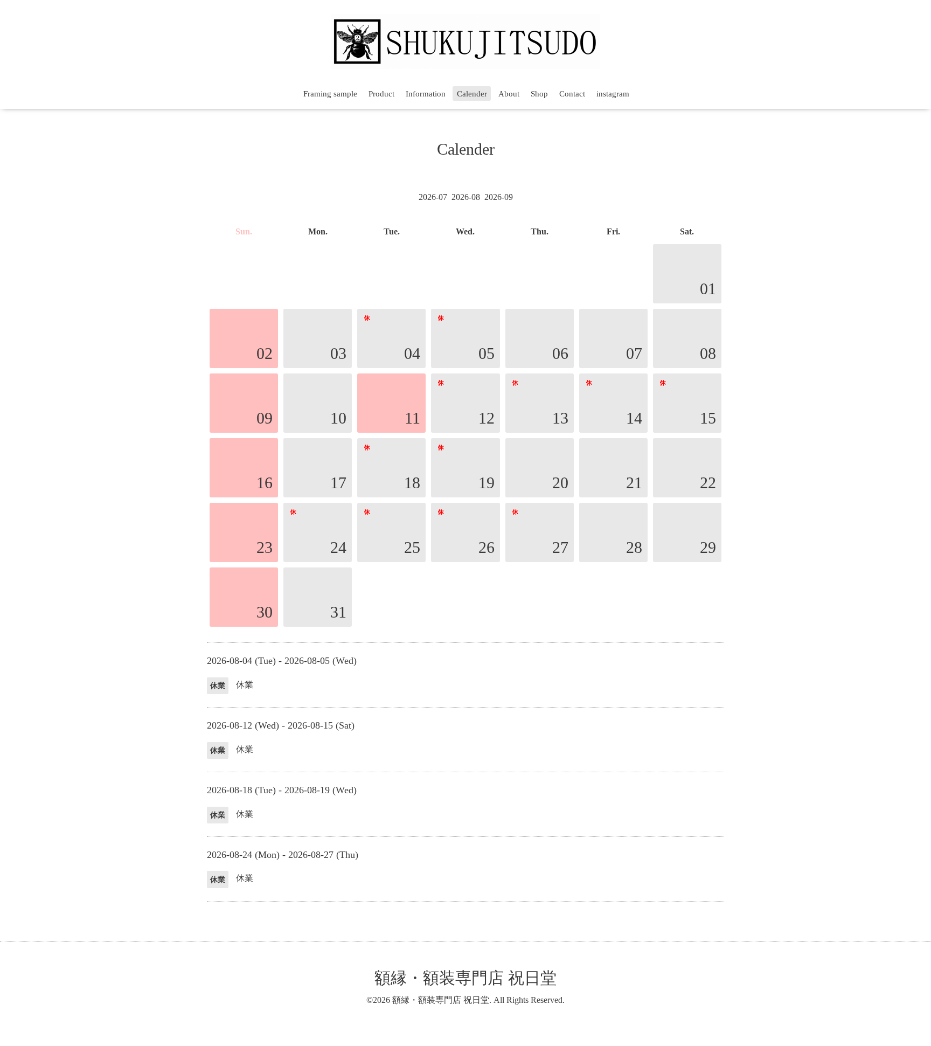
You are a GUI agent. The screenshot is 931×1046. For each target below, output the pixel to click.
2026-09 (498, 197)
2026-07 (433, 197)
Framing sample (330, 93)
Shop (539, 93)
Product (381, 93)
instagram (612, 93)
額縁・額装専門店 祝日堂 (465, 978)
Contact (572, 93)
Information (426, 93)
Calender (472, 93)
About (508, 93)
